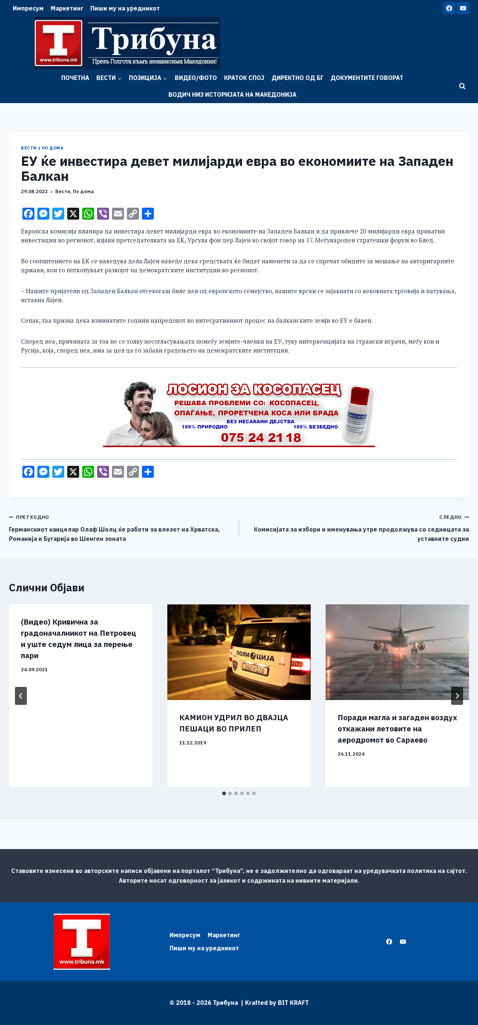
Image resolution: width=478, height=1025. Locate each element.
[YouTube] (463, 8)
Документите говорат (366, 77)
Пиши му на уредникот (125, 8)
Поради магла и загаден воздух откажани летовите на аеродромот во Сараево (397, 728)
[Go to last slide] (21, 696)
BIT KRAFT (293, 1002)
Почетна (75, 77)
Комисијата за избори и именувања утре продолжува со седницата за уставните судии (361, 528)
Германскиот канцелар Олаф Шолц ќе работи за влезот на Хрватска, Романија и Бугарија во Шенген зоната (114, 528)
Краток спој (244, 77)
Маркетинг (67, 8)
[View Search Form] (462, 86)
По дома (53, 148)
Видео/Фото (196, 77)
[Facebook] (449, 8)
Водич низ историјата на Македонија (232, 94)
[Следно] (457, 696)
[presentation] (239, 652)
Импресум (28, 8)
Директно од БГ (297, 77)
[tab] (224, 793)
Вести (29, 148)
